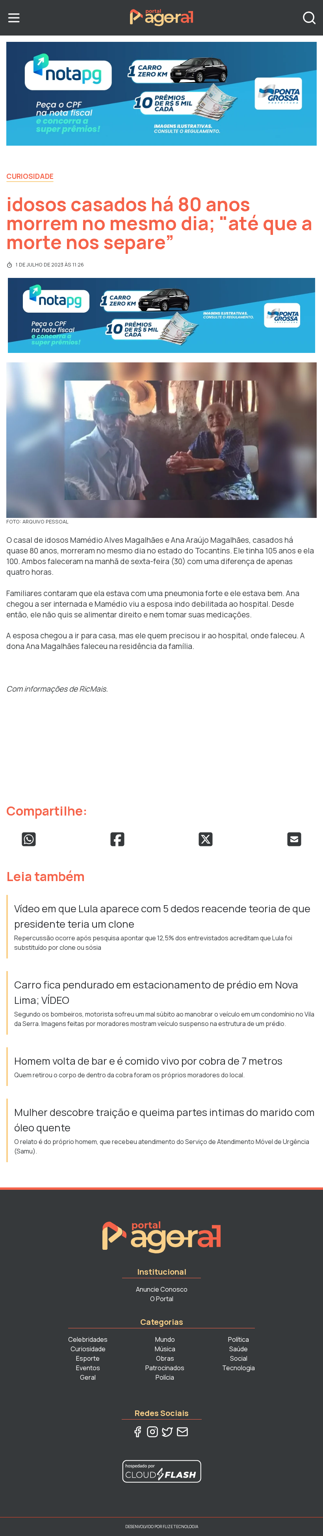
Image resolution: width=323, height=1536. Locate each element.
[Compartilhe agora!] (29, 839)
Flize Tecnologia (180, 1526)
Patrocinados (164, 1367)
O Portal (161, 1298)
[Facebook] (137, 1432)
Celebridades (88, 1339)
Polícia (165, 1377)
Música (165, 1349)
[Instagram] (152, 1432)
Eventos (88, 1367)
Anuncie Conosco (161, 1289)
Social (238, 1358)
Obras (165, 1358)
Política (238, 1339)
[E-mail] (182, 1432)
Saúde (238, 1349)
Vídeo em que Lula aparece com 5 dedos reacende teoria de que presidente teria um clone (162, 916)
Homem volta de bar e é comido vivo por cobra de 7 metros (149, 1061)
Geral (88, 1377)
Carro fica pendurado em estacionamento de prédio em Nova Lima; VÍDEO (156, 992)
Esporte (88, 1358)
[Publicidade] (161, 94)
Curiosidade (30, 176)
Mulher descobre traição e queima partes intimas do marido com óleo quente (164, 1119)
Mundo (165, 1339)
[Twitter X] (167, 1432)
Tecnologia (238, 1367)
